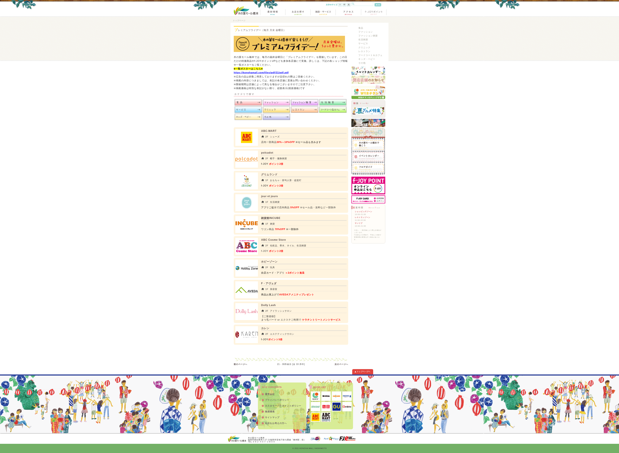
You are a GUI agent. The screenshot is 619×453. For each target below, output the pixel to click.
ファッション (365, 32)
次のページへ (341, 364)
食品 (360, 28)
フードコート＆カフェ (370, 55)
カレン (265, 328)
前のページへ (240, 364)
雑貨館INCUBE (270, 218)
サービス (363, 43)
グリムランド (269, 174)
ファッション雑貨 (368, 36)
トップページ (239, 20)
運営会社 (270, 394)
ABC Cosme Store (273, 239)
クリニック (364, 47)
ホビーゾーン (269, 261)
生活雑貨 (363, 39)
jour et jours (269, 196)
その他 (362, 63)
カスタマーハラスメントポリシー (283, 405)
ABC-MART (269, 131)
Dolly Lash (268, 305)
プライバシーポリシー (277, 400)
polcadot (267, 152)
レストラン (364, 51)
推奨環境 (270, 411)
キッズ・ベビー (366, 59)
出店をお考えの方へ (276, 423)
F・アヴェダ (269, 283)
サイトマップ (272, 417)
